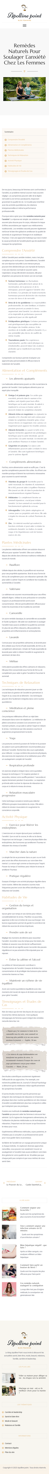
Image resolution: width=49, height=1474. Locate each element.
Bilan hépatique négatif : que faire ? (33, 1246)
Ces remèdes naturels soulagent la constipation (31, 1284)
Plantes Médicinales (16, 150)
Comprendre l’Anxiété (16, 140)
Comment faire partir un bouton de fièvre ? (31, 1266)
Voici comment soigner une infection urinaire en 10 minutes (32, 1228)
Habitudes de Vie (14, 166)
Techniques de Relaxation (18, 155)
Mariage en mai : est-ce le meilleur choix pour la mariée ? (32, 1390)
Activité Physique (15, 161)
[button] (24, 25)
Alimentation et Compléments (20, 145)
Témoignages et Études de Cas (20, 171)
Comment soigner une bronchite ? (30, 1208)
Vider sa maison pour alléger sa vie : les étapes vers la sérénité (33, 1376)
